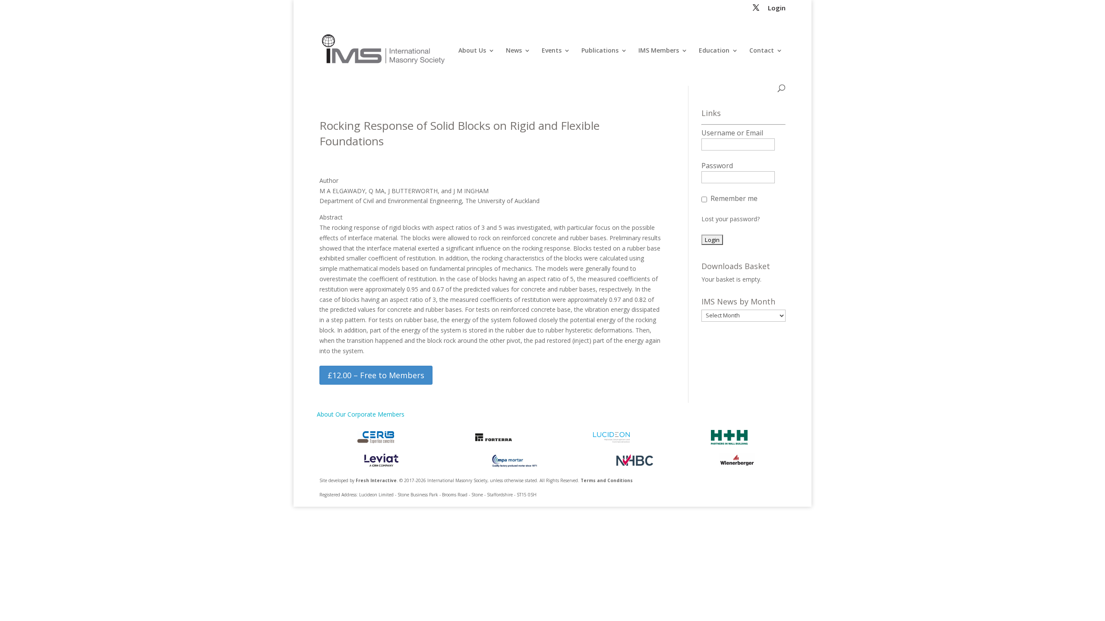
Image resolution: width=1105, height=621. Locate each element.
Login (777, 8)
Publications (600, 50)
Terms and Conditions (607, 480)
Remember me (734, 198)
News (514, 50)
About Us (472, 50)
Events (552, 50)
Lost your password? (730, 219)
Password (717, 165)
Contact (761, 50)
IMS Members (658, 50)
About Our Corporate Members (360, 414)
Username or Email (732, 133)
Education (714, 50)
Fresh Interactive (376, 480)
